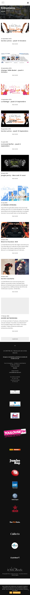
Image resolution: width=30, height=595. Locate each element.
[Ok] (28, 590)
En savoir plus (17, 592)
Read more (15, 44)
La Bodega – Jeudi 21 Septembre (13, 101)
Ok (10, 592)
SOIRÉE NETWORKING (9, 318)
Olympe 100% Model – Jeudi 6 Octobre (12, 71)
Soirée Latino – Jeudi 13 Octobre (13, 41)
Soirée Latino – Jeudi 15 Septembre (14, 131)
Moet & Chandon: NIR (9, 242)
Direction (15, 368)
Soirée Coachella (7, 279)
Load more (15, 339)
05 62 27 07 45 (15, 370)
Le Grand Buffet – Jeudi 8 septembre (11, 145)
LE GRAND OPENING (8, 205)
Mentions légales (15, 575)
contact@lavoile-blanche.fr (15, 372)
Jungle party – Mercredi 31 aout (13, 175)
